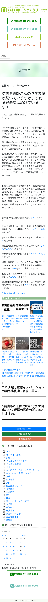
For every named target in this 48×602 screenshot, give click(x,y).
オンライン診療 (25, 37)
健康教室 (10, 479)
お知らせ (10, 457)
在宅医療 (19, 373)
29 (4, 558)
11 (14, 546)
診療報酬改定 (12, 516)
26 (18, 554)
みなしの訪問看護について (18, 473)
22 (4, 554)
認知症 (9, 519)
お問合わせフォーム (26, 45)
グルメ (9, 467)
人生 (8, 476)
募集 (4, 376)
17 (10, 550)
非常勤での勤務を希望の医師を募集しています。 (22, 320)
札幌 (32, 376)
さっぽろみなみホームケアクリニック (23, 470)
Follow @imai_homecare (13, 293)
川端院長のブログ (24, 434)
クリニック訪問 (13, 464)
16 (7, 550)
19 (17, 550)
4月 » (24, 535)
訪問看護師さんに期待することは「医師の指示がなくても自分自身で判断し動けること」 (36, 358)
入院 (8, 482)
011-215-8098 (25, 21)
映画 (8, 498)
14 (24, 546)
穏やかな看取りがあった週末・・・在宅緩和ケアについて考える (8, 356)
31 (10, 558)
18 (14, 550)
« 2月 (4, 535)
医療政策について (14, 485)
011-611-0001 (25, 29)
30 (7, 558)
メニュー (4, 56)
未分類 (9, 504)
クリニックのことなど (16, 461)
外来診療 (10, 492)
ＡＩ (8, 451)
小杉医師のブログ (24, 439)
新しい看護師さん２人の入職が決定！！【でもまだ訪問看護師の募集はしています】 (8, 322)
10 (10, 546)
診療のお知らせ (13, 513)
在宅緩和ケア (23, 376)
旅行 (8, 495)
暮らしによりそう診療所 (17, 501)
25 (14, 554)
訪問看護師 (40, 376)
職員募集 (40, 373)
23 (7, 554)
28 (25, 554)
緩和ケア (30, 373)
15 (3, 550)
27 (21, 554)
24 (11, 554)
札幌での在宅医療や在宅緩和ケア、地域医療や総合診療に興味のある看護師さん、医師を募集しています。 (36, 324)
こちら (33, 217)
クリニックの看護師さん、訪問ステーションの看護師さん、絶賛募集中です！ (22, 356)
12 (17, 546)
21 (24, 550)
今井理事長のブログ (11, 370)
